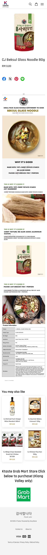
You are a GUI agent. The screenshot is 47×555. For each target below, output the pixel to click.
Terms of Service (13, 542)
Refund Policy (34, 542)
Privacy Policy (24, 542)
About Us (29, 529)
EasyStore (33, 521)
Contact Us (19, 529)
